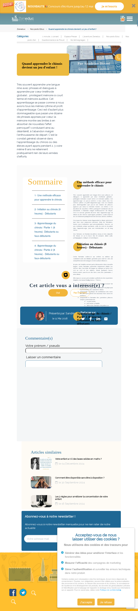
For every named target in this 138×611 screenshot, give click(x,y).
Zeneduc (21, 29)
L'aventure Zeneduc (91, 36)
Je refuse (106, 602)
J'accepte (86, 602)
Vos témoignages (77, 40)
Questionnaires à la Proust (53, 40)
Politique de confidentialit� (110, 590)
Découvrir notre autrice (94, 69)
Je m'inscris (109, 6)
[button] (69, 6)
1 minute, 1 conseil (50, 36)
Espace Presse (70, 36)
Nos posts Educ (37, 29)
